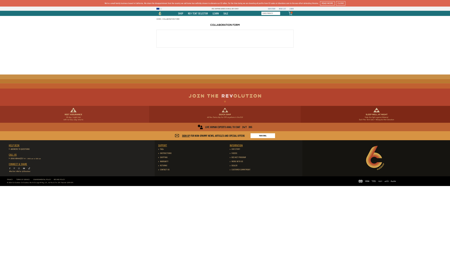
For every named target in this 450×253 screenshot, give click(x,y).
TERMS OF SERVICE (22, 180)
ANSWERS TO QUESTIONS (20, 149)
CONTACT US (165, 169)
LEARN (216, 13)
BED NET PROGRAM (239, 157)
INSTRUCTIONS (166, 153)
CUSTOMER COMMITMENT (241, 169)
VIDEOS (234, 153)
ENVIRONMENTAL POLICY (42, 180)
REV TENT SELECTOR (198, 13)
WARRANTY (164, 161)
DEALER (234, 165)
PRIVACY (10, 180)
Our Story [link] (271, 8)
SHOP (180, 13)
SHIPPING (164, 157)
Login (291, 8)
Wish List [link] (282, 8)
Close (341, 3)
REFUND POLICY (59, 180)
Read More (327, 3)
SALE (225, 13)
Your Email (263, 135)
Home (158, 19)
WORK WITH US (237, 161)
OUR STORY (236, 149)
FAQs (162, 149)
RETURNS (163, 165)
